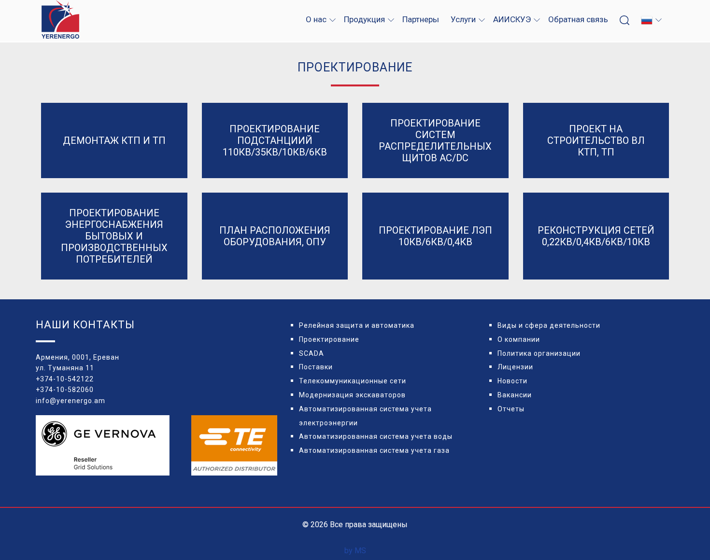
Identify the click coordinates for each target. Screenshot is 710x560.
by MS (355, 550)
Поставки (316, 367)
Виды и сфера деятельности (548, 325)
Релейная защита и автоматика (356, 325)
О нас (316, 19)
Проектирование (329, 339)
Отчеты (511, 409)
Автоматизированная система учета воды (376, 436)
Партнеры (420, 19)
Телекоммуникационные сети (352, 381)
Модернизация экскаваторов (352, 395)
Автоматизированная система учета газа (374, 450)
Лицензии (515, 367)
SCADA (311, 353)
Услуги (463, 19)
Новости (512, 381)
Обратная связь (578, 19)
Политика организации (539, 353)
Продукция (364, 19)
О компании (518, 339)
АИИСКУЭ (512, 19)
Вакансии (514, 395)
